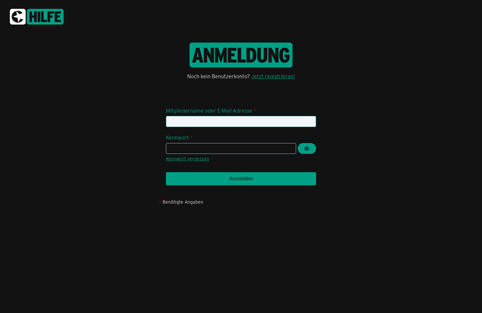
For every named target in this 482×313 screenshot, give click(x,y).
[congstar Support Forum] (37, 16)
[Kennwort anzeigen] (307, 148)
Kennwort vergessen (187, 159)
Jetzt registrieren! (273, 76)
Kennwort (177, 137)
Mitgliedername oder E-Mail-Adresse (209, 110)
